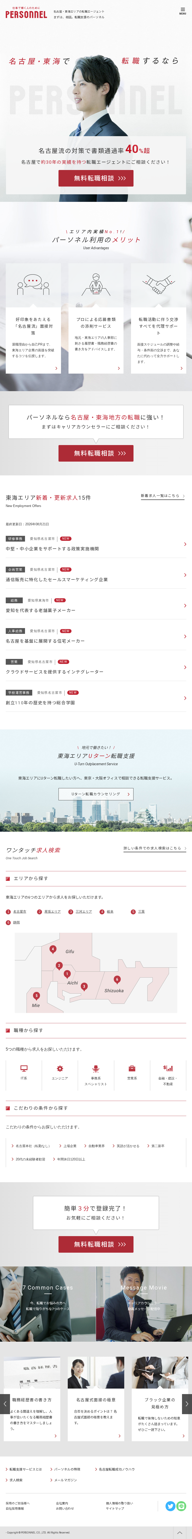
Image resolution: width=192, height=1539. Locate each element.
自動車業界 (96, 1146)
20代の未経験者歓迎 (30, 1159)
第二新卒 (158, 1146)
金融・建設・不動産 (168, 1081)
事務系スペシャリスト (95, 1081)
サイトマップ (115, 1508)
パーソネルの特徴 (67, 1469)
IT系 (24, 1078)
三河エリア (84, 911)
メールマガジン (65, 1480)
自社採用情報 (15, 1508)
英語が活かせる (128, 1146)
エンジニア (60, 1078)
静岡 (16, 922)
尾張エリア (52, 911)
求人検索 (16, 1480)
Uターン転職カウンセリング (96, 794)
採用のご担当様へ (18, 1503)
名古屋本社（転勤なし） (34, 1146)
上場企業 (70, 1146)
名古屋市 (19, 911)
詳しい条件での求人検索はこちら (152, 848)
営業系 (132, 1078)
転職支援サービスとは (26, 1469)
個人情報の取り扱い (119, 1503)
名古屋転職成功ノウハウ (117, 1469)
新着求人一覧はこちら (160, 496)
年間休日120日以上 (71, 1159)
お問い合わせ (65, 1508)
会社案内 (62, 1503)
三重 (141, 911)
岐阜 (110, 911)
